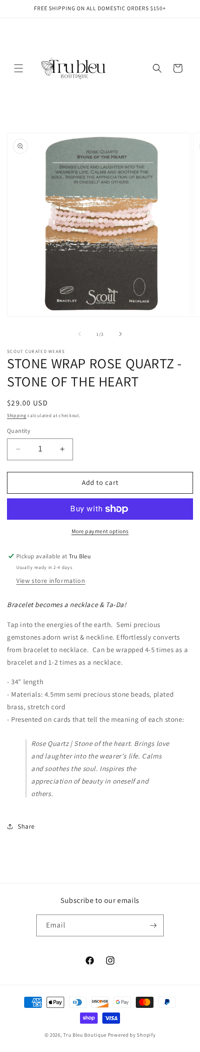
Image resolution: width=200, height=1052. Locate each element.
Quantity (18, 431)
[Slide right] (120, 334)
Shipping (17, 415)
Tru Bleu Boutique (85, 1035)
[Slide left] (79, 334)
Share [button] (26, 826)
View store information (50, 580)
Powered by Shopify (132, 1035)
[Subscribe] (153, 925)
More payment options (100, 531)
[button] (18, 68)
